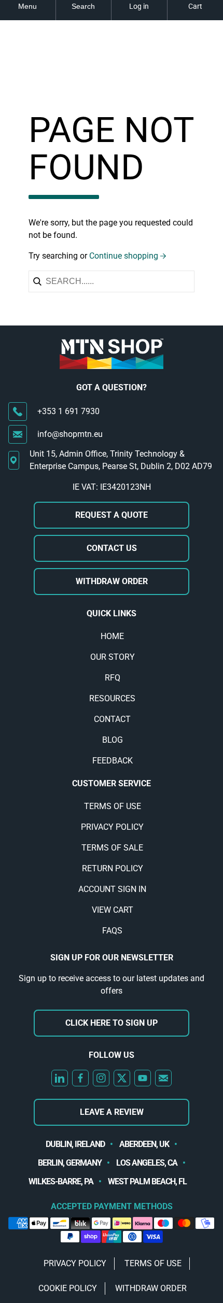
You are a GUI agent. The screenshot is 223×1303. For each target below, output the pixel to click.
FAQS (112, 931)
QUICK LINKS (111, 613)
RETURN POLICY (112, 868)
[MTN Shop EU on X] (122, 1078)
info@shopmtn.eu (70, 434)
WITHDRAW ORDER (112, 581)
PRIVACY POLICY (112, 827)
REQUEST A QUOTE (111, 515)
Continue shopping (123, 256)
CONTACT (112, 719)
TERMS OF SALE (112, 848)
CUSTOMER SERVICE (111, 783)
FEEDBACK (112, 761)
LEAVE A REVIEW (112, 1112)
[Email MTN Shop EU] (163, 1078)
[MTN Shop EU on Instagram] (101, 1078)
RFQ (112, 678)
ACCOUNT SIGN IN (112, 889)
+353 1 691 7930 (68, 411)
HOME (112, 636)
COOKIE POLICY (67, 1288)
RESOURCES (112, 698)
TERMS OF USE (112, 806)
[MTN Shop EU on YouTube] (142, 1078)
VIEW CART (112, 910)
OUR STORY (112, 657)
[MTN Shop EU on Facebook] (80, 1078)
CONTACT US (112, 548)
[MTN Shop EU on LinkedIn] (59, 1078)
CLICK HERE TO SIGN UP (111, 1023)
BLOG (112, 740)
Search (83, 6)
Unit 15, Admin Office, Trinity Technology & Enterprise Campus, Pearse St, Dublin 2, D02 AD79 (121, 460)
